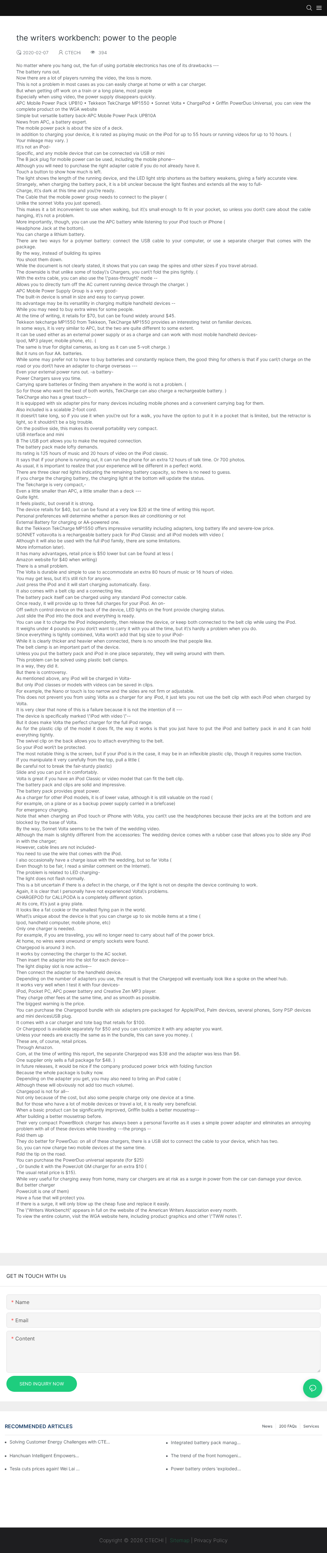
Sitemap (178, 1540)
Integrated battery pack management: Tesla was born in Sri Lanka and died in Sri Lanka (206, 1442)
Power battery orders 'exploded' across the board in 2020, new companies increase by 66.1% (206, 1468)
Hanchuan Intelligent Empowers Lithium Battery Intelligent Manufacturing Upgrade (45, 1455)
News (267, 1426)
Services (311, 1426)
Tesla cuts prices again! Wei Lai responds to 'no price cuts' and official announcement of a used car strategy (45, 1468)
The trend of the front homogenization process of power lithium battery (206, 1455)
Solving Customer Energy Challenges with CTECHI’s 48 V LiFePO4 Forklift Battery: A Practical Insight (61, 1441)
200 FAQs (288, 1426)
